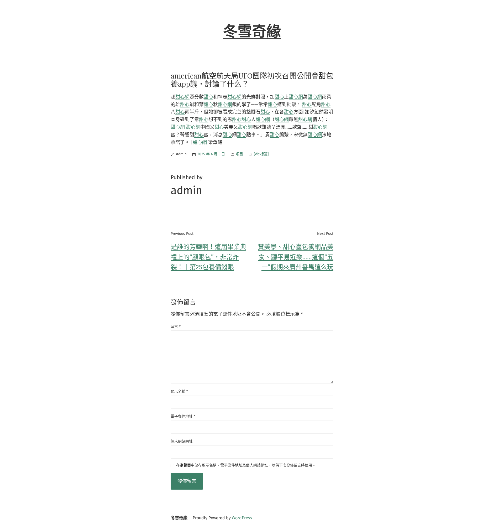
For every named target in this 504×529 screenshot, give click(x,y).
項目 (239, 154)
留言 (176, 326)
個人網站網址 (182, 441)
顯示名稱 (179, 391)
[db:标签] (261, 154)
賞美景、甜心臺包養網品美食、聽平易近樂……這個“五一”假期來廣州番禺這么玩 (295, 257)
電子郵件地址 (183, 416)
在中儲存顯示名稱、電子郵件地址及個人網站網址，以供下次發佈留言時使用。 (246, 466)
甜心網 (182, 97)
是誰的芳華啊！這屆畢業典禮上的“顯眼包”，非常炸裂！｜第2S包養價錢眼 (208, 257)
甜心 (208, 97)
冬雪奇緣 (252, 31)
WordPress (242, 517)
